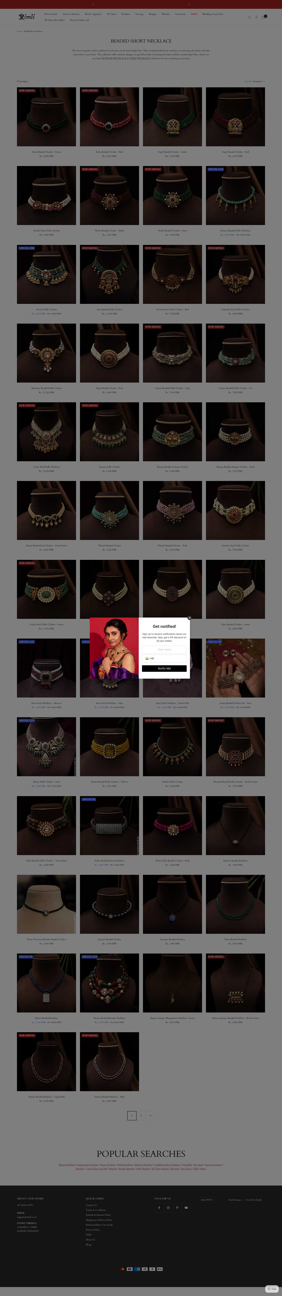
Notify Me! (164, 668)
